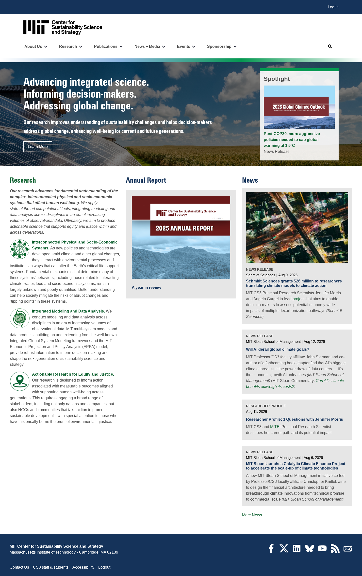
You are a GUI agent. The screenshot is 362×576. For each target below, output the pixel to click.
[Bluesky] (309, 551)
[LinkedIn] (296, 551)
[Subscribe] (348, 551)
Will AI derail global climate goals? (277, 349)
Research (68, 46)
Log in (333, 7)
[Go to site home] (62, 27)
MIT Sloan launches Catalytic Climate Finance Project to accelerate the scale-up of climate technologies (295, 466)
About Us (33, 46)
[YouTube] (322, 551)
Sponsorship (219, 46)
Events (183, 46)
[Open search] (330, 46)
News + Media (147, 46)
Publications (105, 46)
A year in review (146, 287)
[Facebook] (271, 551)
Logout (104, 567)
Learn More (38, 146)
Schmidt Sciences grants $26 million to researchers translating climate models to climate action (294, 283)
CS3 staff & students (50, 567)
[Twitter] (284, 551)
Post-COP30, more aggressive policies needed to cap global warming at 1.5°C (292, 140)
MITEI (275, 427)
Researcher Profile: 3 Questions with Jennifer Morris (294, 419)
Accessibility (83, 567)
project (298, 299)
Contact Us (19, 567)
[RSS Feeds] (335, 551)
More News (252, 515)
